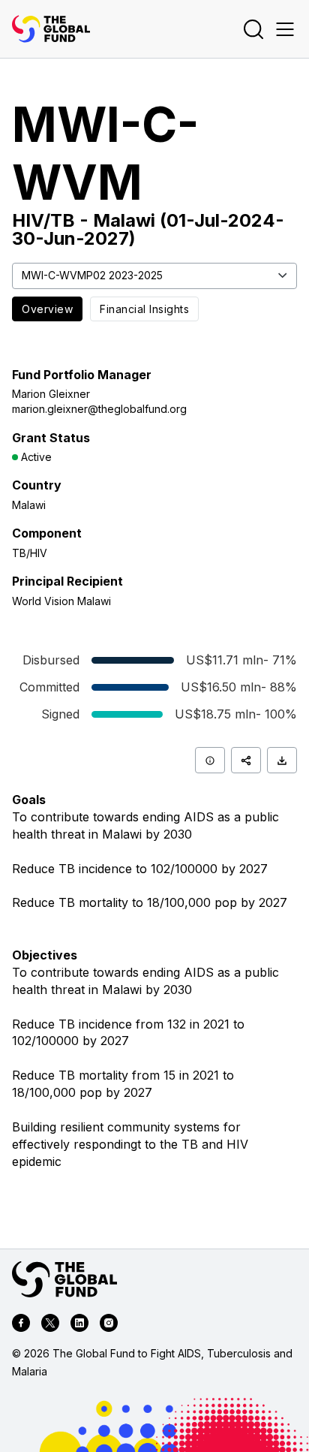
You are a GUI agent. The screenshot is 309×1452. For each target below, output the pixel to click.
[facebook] (21, 1325)
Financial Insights (144, 309)
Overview (47, 309)
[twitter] (50, 1325)
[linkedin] (79, 1325)
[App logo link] (51, 29)
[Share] (246, 760)
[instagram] (109, 1325)
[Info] (210, 760)
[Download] (282, 760)
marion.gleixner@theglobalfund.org (99, 408)
